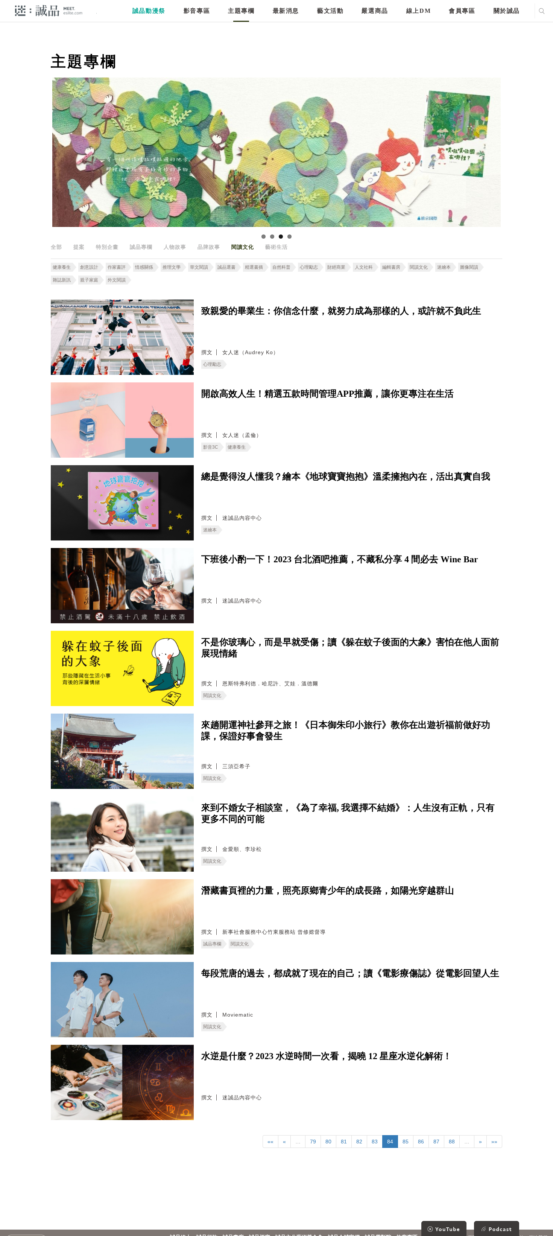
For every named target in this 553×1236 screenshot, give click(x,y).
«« (270, 1142)
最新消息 (286, 11)
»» (494, 1142)
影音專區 (197, 11)
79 (313, 1142)
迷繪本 (444, 267)
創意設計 (89, 267)
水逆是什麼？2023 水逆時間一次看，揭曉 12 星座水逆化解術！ (326, 1056)
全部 (56, 247)
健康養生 (62, 267)
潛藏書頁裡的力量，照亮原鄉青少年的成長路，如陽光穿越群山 (327, 890)
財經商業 (336, 267)
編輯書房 (391, 267)
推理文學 (172, 267)
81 (344, 1142)
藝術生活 (276, 247)
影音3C (210, 447)
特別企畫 (107, 247)
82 (359, 1142)
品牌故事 (209, 247)
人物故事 (175, 247)
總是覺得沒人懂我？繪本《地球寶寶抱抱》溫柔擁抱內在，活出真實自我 (345, 476)
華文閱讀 (199, 267)
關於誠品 (507, 11)
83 (375, 1142)
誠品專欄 (141, 247)
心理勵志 (309, 267)
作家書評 (117, 267)
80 (328, 1142)
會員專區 (462, 11)
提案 (79, 247)
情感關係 (144, 267)
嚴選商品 (375, 11)
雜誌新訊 (62, 280)
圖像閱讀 (469, 267)
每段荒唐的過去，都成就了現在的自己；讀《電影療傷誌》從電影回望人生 (350, 973)
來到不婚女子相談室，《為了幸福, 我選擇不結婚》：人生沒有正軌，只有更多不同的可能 (348, 813)
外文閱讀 (117, 280)
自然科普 (281, 267)
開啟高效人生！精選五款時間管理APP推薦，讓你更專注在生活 (327, 394)
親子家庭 (89, 280)
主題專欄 (241, 11)
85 (406, 1142)
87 (436, 1142)
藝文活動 (330, 11)
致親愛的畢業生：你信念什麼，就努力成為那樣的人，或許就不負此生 (341, 311)
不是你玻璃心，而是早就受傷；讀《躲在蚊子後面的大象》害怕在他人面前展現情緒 (350, 647)
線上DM (418, 11)
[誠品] (48, 10)
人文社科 (364, 267)
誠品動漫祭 (149, 11)
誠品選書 (226, 267)
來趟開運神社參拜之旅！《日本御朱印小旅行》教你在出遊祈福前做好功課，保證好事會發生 (345, 730)
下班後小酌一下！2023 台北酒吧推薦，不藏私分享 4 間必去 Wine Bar (339, 559)
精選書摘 (254, 267)
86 (421, 1142)
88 (452, 1142)
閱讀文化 (242, 247)
